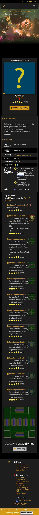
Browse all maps (22, 465)
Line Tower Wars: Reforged (23, 482)
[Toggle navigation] (34, 6)
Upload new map (22, 468)
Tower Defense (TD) (27, 12)
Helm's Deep (21, 493)
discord (20, 176)
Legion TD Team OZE (22, 490)
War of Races (21, 486)
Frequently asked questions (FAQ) (20, 504)
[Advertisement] (19, 37)
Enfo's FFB (20, 478)
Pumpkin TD (20, 480)
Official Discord (22, 190)
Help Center (20, 498)
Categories (13, 12)
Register (34, 2)
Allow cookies (26, 513)
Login (25, 2)
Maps (4, 12)
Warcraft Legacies (23, 488)
